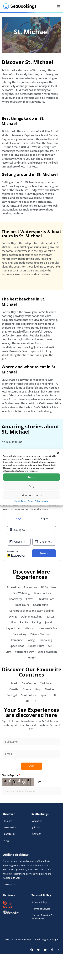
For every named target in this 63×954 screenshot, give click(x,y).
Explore (8, 821)
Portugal (11, 695)
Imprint (45, 501)
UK (28, 701)
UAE (54, 695)
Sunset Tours (36, 646)
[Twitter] (38, 949)
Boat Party (15, 599)
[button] (58, 452)
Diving (13, 616)
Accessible (13, 587)
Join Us (36, 827)
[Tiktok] (52, 949)
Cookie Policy (20, 501)
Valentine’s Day (24, 652)
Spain (44, 695)
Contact (36, 833)
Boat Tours (22, 605)
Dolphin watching (31, 616)
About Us (37, 821)
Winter (31, 657)
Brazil (13, 683)
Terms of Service (41, 908)
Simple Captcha (11, 775)
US (35, 701)
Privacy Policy (34, 501)
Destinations (11, 827)
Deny (32, 486)
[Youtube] (45, 949)
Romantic (17, 640)
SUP (50, 646)
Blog (6, 840)
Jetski (48, 622)
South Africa (28, 695)
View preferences (32, 495)
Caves (29, 599)
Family (24, 622)
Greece (26, 689)
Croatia (13, 689)
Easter (50, 616)
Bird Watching (21, 593)
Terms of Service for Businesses (43, 917)
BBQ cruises (48, 587)
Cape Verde (29, 683)
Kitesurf (29, 628)
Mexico (49, 689)
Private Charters (40, 634)
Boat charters (42, 593)
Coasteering (40, 605)
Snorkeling (45, 640)
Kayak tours (13, 628)
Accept (31, 477)
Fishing (36, 622)
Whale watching (47, 652)
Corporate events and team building (31, 610)
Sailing (31, 640)
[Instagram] (58, 949)
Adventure (30, 587)
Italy (38, 689)
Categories (10, 833)
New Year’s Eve (48, 628)
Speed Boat (17, 646)
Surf (8, 652)
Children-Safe (46, 599)
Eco (13, 622)
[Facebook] (31, 949)
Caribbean (46, 683)
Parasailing (19, 634)
